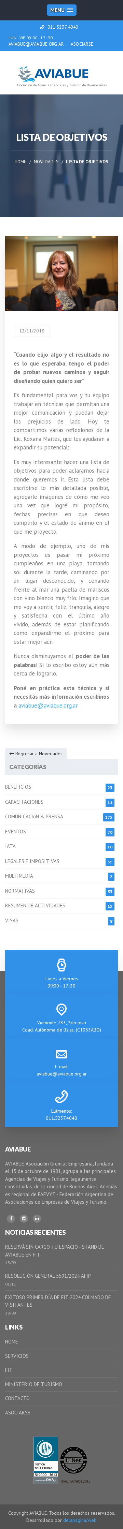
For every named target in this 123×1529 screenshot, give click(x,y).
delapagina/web (80, 1520)
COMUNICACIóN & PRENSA (34, 816)
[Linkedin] (37, 1218)
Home (20, 162)
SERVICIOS (17, 1356)
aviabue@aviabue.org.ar (48, 705)
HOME (11, 1341)
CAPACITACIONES (24, 802)
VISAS (11, 920)
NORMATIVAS (20, 891)
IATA (10, 846)
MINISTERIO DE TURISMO (33, 1384)
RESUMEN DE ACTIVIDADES (35, 905)
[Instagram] (24, 1218)
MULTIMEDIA (19, 876)
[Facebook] (11, 1218)
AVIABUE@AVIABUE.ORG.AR (36, 44)
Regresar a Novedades (38, 754)
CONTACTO (17, 1398)
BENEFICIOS (18, 787)
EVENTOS (15, 831)
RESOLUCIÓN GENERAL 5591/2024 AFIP (48, 1276)
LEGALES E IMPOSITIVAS (32, 861)
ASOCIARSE (82, 44)
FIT (9, 1370)
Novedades (46, 162)
